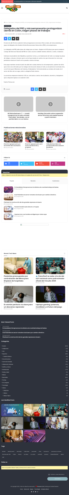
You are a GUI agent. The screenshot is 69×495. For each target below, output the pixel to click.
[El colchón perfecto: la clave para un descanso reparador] (18, 294)
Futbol (14, 454)
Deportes (4, 354)
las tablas (26, 454)
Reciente (33, 181)
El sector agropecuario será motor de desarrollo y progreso (33, 145)
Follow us (4, 462)
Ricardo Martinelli (54, 454)
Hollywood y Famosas (7, 364)
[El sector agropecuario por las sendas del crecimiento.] (13, 137)
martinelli (40, 454)
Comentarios (55, 181)
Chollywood (5, 349)
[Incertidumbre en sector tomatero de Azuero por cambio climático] (8, 197)
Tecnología (5, 385)
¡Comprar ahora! (45, 489)
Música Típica (7, 396)
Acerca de (26, 489)
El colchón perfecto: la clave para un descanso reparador (18, 305)
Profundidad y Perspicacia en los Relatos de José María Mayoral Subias (36, 187)
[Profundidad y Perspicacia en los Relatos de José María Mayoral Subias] (8, 189)
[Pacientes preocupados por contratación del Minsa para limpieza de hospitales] (18, 265)
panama (46, 454)
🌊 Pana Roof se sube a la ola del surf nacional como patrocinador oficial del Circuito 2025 (50, 278)
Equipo (31, 489)
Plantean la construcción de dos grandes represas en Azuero (23, 202)
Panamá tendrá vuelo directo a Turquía (26, 207)
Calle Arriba (26, 451)
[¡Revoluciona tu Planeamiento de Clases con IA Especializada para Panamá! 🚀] (12, 410)
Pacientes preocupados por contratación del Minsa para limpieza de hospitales (16, 278)
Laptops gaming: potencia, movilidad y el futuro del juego (49, 305)
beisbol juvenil (11, 451)
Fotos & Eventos (6, 359)
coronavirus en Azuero (56, 451)
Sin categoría (5, 383)
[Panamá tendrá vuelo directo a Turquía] (8, 209)
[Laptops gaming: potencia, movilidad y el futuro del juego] (50, 294)
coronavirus (46, 451)
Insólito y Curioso (6, 367)
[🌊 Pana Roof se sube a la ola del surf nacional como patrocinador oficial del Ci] (50, 265)
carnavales (34, 451)
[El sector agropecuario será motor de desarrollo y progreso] (34, 137)
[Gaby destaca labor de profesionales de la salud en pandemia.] (55, 137)
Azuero (4, 346)
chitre (40, 451)
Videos (4, 388)
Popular (12, 181)
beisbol (3, 451)
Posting (4, 380)
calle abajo (19, 451)
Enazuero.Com (40, 486)
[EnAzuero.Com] (13, 8)
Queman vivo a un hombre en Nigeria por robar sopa (30, 214)
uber (3, 457)
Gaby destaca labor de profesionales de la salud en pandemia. (55, 145)
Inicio (6, 22)
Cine (3, 351)
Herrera (19, 454)
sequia (62, 454)
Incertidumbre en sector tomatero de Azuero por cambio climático (35, 195)
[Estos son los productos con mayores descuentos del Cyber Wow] (12, 436)
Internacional (5, 369)
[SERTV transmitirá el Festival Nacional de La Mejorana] (57, 423)
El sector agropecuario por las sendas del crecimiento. (12, 144)
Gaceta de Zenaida (7, 362)
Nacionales (11, 22)
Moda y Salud (5, 372)
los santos (33, 454)
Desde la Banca (7, 356)
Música (4, 375)
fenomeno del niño (6, 454)
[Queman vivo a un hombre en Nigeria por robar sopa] (8, 217)
